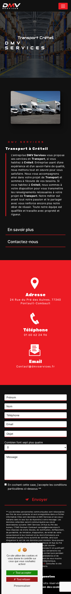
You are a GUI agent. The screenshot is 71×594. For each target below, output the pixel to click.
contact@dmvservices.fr (35, 366)
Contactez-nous (23, 241)
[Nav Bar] (63, 6)
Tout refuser (23, 579)
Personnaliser (22, 585)
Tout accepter (23, 572)
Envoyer (39, 499)
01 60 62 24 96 (35, 335)
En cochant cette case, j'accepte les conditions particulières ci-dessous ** (37, 486)
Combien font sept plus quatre (23, 442)
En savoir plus (21, 229)
